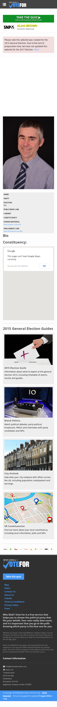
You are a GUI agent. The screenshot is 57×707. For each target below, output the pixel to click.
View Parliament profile (13, 231)
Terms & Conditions (14, 601)
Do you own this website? (18, 266)
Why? (36, 49)
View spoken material (12, 224)
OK (44, 266)
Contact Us (9, 591)
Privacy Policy (11, 605)
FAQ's (7, 588)
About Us (9, 595)
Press (7, 608)
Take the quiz (13, 576)
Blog (6, 584)
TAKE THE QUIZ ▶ (28, 18)
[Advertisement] (28, 86)
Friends (8, 598)
